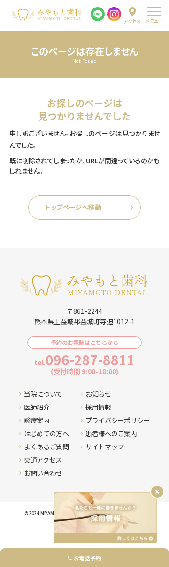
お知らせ (98, 394)
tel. (84, 359)
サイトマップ (104, 446)
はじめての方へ (46, 433)
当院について (43, 394)
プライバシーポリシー (117, 420)
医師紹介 (37, 407)
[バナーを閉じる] (157, 492)
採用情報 (98, 407)
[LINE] (98, 14)
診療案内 (37, 420)
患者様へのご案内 (111, 433)
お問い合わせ (43, 473)
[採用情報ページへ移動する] (105, 517)
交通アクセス (43, 459)
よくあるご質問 (46, 446)
